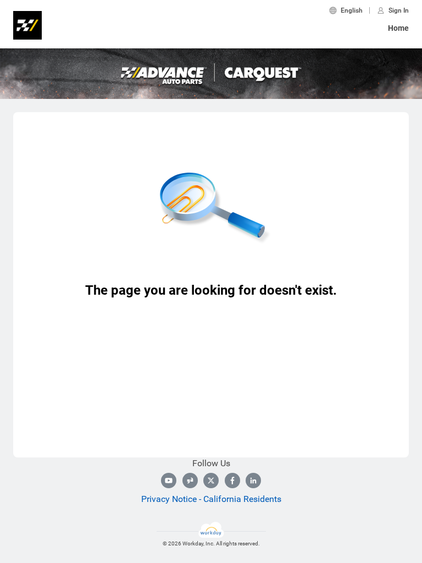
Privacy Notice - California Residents (211, 499)
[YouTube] (168, 480)
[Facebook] (232, 480)
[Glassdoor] (190, 480)
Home (398, 28)
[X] (211, 480)
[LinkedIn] (253, 480)
